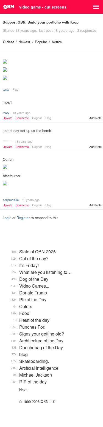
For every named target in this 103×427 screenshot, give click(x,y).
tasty (6, 89)
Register (23, 217)
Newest (24, 41)
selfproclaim (11, 199)
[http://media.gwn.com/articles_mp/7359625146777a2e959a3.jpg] (51, 70)
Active (57, 41)
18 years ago (21, 112)
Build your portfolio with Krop (53, 22)
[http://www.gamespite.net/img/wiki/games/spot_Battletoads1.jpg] (51, 62)
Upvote (7, 117)
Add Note (95, 118)
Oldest (8, 41)
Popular (41, 41)
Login (7, 217)
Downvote (22, 117)
